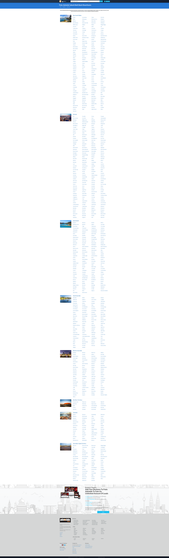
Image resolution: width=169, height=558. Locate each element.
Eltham (102, 186)
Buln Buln (74, 208)
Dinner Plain (84, 193)
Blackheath (93, 100)
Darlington (84, 383)
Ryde (74, 41)
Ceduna (83, 338)
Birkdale (83, 283)
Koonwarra (103, 167)
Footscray (93, 182)
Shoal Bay (93, 37)
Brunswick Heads (85, 94)
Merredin (74, 369)
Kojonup (102, 370)
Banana (83, 286)
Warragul (93, 123)
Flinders (102, 182)
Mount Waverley (85, 149)
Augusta (83, 394)
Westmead (102, 21)
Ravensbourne (103, 235)
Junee (74, 462)
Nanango (102, 242)
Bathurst (102, 103)
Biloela (92, 283)
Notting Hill (84, 143)
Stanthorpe (103, 229)
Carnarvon (102, 387)
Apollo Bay (75, 217)
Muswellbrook (84, 52)
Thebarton (84, 301)
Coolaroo (102, 197)
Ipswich (102, 259)
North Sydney (75, 46)
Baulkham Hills (93, 103)
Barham (92, 105)
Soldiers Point (75, 37)
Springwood (93, 35)
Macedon (74, 162)
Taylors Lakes (75, 129)
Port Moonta (75, 308)
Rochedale (75, 235)
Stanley (102, 418)
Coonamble (84, 85)
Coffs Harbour (103, 87)
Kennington (93, 171)
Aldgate (74, 347)
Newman (93, 363)
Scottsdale (93, 420)
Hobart (83, 431)
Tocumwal (93, 28)
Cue (101, 383)
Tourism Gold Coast (95, 522)
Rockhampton (103, 233)
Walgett (83, 24)
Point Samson (75, 361)
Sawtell (92, 39)
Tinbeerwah (93, 226)
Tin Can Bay (103, 226)
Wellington (103, 22)
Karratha (93, 372)
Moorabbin (93, 153)
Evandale (83, 432)
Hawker (83, 328)
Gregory (102, 376)
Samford (83, 233)
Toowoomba (75, 226)
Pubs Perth (102, 520)
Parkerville (102, 361)
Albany (74, 396)
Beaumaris (84, 213)
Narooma (93, 50)
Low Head (84, 427)
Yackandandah (103, 118)
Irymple (92, 173)
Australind (75, 394)
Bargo (102, 105)
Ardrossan (93, 345)
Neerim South (75, 147)
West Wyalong (75, 22)
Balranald (83, 107)
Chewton (93, 200)
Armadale (93, 394)
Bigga (74, 101)
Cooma (102, 85)
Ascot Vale (102, 215)
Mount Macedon (104, 149)
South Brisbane (94, 231)
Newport (93, 46)
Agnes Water (75, 292)
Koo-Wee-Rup (75, 169)
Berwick (83, 211)
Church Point (84, 473)
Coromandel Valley (76, 334)
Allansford (102, 217)
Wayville (102, 297)
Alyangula (84, 409)
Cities (60, 535)
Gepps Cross (75, 332)
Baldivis (102, 392)
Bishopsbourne (75, 440)
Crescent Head (94, 83)
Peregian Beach (94, 239)
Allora (83, 290)
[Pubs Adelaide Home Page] (104, 1)
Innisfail (74, 261)
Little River (84, 164)
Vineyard (74, 26)
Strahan (92, 418)
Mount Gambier (94, 316)
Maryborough (84, 158)
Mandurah (75, 370)
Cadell (74, 339)
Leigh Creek (103, 323)
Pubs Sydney (94, 520)
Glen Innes (75, 76)
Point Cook (93, 140)
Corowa (74, 85)
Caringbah (75, 90)
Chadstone (84, 202)
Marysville (75, 158)
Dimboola (93, 193)
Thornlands (84, 228)
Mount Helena (75, 367)
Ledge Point (84, 370)
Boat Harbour (93, 98)
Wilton (83, 21)
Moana (92, 317)
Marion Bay (84, 321)
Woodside (74, 297)
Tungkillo (102, 299)
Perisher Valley (84, 43)
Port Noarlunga (103, 306)
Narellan (102, 50)
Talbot (83, 129)
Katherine (102, 403)
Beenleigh (93, 285)
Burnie (74, 438)
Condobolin (75, 87)
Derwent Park (93, 434)
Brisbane (102, 279)
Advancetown (84, 292)
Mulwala (102, 52)
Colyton (83, 87)
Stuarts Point (84, 35)
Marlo (92, 158)
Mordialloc (75, 153)
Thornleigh (84, 30)
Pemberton (93, 361)
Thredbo (102, 28)
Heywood (84, 175)
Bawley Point (84, 103)
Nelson (102, 145)
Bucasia (74, 279)
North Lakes (75, 242)
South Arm (75, 420)
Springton (93, 303)
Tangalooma (93, 228)
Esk (101, 264)
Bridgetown (84, 391)
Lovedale (102, 59)
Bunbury (92, 389)
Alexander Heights (104, 394)
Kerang (83, 171)
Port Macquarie (103, 41)
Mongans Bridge (85, 154)
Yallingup (74, 352)
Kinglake (92, 169)
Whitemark (103, 414)
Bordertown (103, 339)
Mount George (75, 458)
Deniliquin (102, 469)
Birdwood (93, 341)
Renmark (102, 305)
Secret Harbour (103, 356)
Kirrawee (74, 65)
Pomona (102, 237)
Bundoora (102, 206)
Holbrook (74, 68)
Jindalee (83, 374)
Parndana (93, 312)
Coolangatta (84, 270)
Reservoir (102, 134)
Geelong (102, 180)
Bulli (101, 92)
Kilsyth (102, 169)
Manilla (74, 59)
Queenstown (75, 425)
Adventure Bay (103, 440)
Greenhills (74, 378)
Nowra (102, 44)
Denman (102, 81)
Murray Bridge (84, 316)
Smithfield (102, 303)
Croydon (92, 195)
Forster (92, 76)
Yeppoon (74, 222)
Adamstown (84, 480)
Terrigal (102, 30)
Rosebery (74, 423)
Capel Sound (93, 204)
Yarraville (83, 116)
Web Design (74, 550)
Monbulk (93, 154)
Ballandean (103, 286)
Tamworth (93, 33)
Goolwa (74, 330)
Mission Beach (93, 250)
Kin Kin (74, 257)
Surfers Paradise (85, 229)
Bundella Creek (84, 92)
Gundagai (102, 70)
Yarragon (102, 116)
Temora (102, 32)
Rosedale (83, 305)
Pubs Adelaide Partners (88, 547)
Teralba (83, 32)
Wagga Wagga (103, 24)
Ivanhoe (83, 173)
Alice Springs (93, 409)
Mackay (83, 253)
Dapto (74, 83)
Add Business (108, 1)
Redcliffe (83, 235)
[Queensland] (65, 224)
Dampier (92, 383)
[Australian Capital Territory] (65, 446)
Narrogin (74, 365)
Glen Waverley (84, 180)
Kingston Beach (94, 429)
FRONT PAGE (62, 550)
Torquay (92, 127)
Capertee (84, 90)
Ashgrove (84, 288)
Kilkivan (83, 257)
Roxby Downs (75, 305)
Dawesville (75, 383)
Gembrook (93, 180)
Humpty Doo (84, 405)
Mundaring (103, 365)
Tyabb (102, 125)
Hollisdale (102, 66)
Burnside (83, 339)
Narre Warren (84, 147)
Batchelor (74, 409)
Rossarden (84, 421)
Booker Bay (93, 96)
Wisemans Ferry (94, 19)
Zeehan (74, 414)
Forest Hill (84, 182)
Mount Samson (94, 246)
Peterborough (103, 140)
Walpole (102, 352)
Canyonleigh (93, 90)
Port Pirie (93, 306)
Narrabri (74, 50)
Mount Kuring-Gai (104, 456)
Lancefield (75, 165)
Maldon (92, 160)
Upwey (92, 125)
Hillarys (74, 376)
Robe (92, 305)
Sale (73, 134)
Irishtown (93, 374)
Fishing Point (75, 77)
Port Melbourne (94, 138)
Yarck (92, 118)
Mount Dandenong (85, 151)
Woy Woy (102, 17)
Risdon (83, 423)
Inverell (83, 66)
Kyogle (102, 460)
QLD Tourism (75, 522)
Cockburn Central (85, 387)
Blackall (74, 283)
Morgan (74, 317)
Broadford (84, 208)
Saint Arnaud (84, 134)
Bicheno (92, 440)
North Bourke (84, 46)
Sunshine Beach (94, 229)
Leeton (83, 63)
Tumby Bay (75, 301)
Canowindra (103, 90)
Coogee (92, 385)
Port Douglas (93, 237)
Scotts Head (75, 39)
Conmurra (74, 336)
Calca (102, 338)
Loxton (92, 323)
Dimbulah (74, 268)
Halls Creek (93, 376)
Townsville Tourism (94, 523)
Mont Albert (75, 154)
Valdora (92, 224)
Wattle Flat (75, 299)
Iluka (92, 66)
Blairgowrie (93, 210)
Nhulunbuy (75, 403)
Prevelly (74, 359)
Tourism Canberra (103, 521)
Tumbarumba (75, 28)
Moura (74, 246)
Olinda (92, 142)
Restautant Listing (94, 524)
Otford (74, 44)
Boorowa (83, 96)
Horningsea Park (85, 463)
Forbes (102, 76)
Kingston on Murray (76, 325)
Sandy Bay (102, 420)
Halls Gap (83, 178)
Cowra (102, 83)
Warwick (83, 224)
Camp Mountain (85, 275)
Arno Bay (83, 345)
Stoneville (102, 354)
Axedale (92, 215)
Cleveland (84, 272)
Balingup (92, 392)
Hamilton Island (75, 263)
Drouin (74, 191)
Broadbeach (93, 279)
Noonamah (93, 401)
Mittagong (93, 55)
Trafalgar (83, 127)
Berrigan (83, 101)
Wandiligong (75, 125)
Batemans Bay (75, 105)
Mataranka (84, 403)
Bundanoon (93, 92)
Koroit (92, 167)
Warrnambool (75, 123)
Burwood (93, 206)
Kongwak (83, 169)
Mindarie (93, 367)
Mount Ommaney (104, 246)
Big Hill (74, 211)
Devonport (84, 434)
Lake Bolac (93, 165)
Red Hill (74, 136)
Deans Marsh (103, 193)
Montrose (102, 153)
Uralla (92, 26)
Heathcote (102, 175)
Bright (75, 531)
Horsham (74, 175)
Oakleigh (74, 143)
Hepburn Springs (94, 175)
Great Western (103, 178)
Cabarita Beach (75, 92)
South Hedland (75, 356)
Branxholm (102, 438)
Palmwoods (103, 239)
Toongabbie (103, 447)
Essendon (93, 186)
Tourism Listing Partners (86, 520)
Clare (102, 336)
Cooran (74, 270)
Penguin (92, 425)
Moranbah (93, 248)
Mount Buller (93, 151)
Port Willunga (75, 306)
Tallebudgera (75, 229)
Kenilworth (103, 257)
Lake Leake (84, 429)
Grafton (92, 72)
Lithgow (74, 61)
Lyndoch (83, 323)
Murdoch (93, 365)
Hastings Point (94, 68)
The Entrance (93, 30)
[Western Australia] (65, 354)
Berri (101, 341)
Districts (61, 536)
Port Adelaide (93, 310)
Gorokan (83, 74)
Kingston (83, 325)
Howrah (74, 431)
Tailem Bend (103, 301)
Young (74, 17)
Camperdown (84, 206)
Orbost (83, 142)
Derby (102, 434)
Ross (92, 421)
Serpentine (93, 356)
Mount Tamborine (85, 246)
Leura (92, 61)
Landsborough (84, 255)
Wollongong (84, 19)
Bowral (74, 96)
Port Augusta (84, 310)
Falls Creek (75, 186)
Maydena (74, 427)
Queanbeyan (93, 41)
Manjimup (102, 369)
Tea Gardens (75, 33)
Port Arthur (84, 425)
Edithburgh (93, 332)
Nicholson (102, 143)
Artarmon (93, 107)
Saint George (93, 233)
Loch (74, 164)
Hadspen (102, 431)
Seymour (74, 132)
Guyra (83, 70)
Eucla (83, 380)
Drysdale (102, 189)
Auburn (74, 345)
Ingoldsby (84, 261)
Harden (102, 68)
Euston (92, 77)
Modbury (83, 317)
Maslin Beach (75, 321)
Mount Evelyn (75, 151)
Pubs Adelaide (94, 521)
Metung (92, 156)
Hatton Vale (103, 261)
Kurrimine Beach (94, 255)
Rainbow (92, 136)
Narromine (93, 48)
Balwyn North (103, 213)
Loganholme (75, 255)
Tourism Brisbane (76, 523)
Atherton (74, 288)
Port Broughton (75, 310)
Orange (83, 44)
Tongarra (83, 28)
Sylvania (102, 33)
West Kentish (84, 416)
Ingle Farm (102, 327)
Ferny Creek (84, 184)
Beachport (84, 343)
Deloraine (74, 436)
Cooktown (93, 270)
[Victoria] (65, 117)
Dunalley (102, 432)
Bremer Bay (93, 391)
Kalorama (74, 173)
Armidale (102, 107)
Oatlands (102, 425)
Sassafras (93, 132)
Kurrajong (102, 63)
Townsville (102, 224)
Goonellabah (93, 74)
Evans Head (84, 77)
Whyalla (92, 297)
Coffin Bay (93, 336)
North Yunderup (85, 363)
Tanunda (92, 301)
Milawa (83, 156)
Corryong (93, 197)
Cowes (83, 197)
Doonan (102, 266)
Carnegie (83, 204)
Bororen (92, 281)
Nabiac (74, 52)
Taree (83, 33)
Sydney (74, 35)
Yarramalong (84, 17)
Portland (74, 138)
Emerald (83, 266)
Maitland (83, 59)
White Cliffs (93, 21)
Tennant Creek (75, 401)
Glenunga (84, 330)
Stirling (83, 303)
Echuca (92, 79)
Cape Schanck (103, 204)
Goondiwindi (84, 263)
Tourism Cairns (103, 522)
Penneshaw (84, 312)
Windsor (74, 21)
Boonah (102, 281)
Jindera (102, 65)
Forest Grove (103, 378)
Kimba (102, 325)
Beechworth (75, 213)
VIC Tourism (84, 522)
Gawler (83, 332)
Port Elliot (102, 308)
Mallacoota (84, 160)
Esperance (93, 380)
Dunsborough (75, 381)
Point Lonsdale (84, 140)
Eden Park (93, 187)
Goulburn (102, 72)
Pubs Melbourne (75, 521)
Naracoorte (75, 316)
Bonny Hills (103, 96)
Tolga (83, 226)
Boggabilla (84, 98)
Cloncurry (74, 272)
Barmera (92, 343)
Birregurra (102, 210)
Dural (102, 79)
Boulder (102, 391)
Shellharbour (103, 37)
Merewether (93, 57)
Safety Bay (84, 358)
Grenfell (83, 72)
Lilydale (92, 164)
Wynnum (83, 222)
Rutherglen (93, 134)
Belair (74, 343)
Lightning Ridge (85, 61)
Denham (102, 381)
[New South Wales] (65, 18)
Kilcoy (92, 257)
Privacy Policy (74, 553)
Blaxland (74, 100)
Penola (74, 312)
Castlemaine (93, 202)
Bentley (83, 392)
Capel (74, 389)
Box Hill (74, 210)
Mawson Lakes (103, 319)
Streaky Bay (75, 303)
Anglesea (83, 217)
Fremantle (93, 378)
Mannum (102, 321)
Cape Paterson (75, 206)
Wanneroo (93, 352)
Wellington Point (76, 224)
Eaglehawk (75, 189)
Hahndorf (93, 328)
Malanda (74, 253)
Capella (92, 274)
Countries (61, 532)
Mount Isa (84, 248)
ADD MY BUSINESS (63, 548)
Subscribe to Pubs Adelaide (76, 546)
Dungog (74, 81)
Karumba (93, 259)
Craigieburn (75, 197)
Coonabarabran (94, 85)
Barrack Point (84, 105)
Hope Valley (75, 328)
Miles (102, 250)
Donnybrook (84, 381)
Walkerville (84, 125)
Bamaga (92, 286)
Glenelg (92, 330)
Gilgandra (84, 76)
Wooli (74, 19)
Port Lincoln (84, 308)
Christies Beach (75, 338)
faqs (75, 551)
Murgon (83, 244)
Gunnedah (93, 70)
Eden (83, 79)
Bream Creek (93, 438)
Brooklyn (93, 94)
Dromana (83, 191)
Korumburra (84, 167)
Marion (92, 321)
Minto (102, 55)
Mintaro (102, 317)
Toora (102, 127)
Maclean (92, 59)
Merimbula (84, 57)
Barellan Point (103, 285)
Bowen (83, 281)
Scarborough (75, 358)
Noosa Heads (93, 242)
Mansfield (102, 158)
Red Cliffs (84, 136)
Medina (92, 369)
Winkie (83, 297)
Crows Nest (103, 268)
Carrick (92, 436)
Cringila (83, 83)
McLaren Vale (93, 319)
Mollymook (93, 533)
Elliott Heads (93, 266)
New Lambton (75, 48)
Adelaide (83, 347)
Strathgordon (84, 418)
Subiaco (92, 354)
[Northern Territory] (65, 403)
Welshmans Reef (85, 121)
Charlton (74, 202)
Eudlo (92, 264)
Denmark (93, 381)
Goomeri (92, 263)
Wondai (92, 222)
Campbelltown (93, 338)
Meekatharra (84, 369)
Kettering (102, 429)
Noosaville (84, 242)
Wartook (102, 121)
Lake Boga (102, 165)
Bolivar (74, 341)
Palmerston (84, 401)
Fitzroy (74, 184)
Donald (102, 191)
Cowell (102, 332)
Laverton (102, 164)
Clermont (93, 272)
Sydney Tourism (75, 524)
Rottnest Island (94, 358)
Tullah (92, 416)
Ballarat (74, 215)
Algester (92, 290)
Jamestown (93, 327)
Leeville (74, 63)
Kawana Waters (85, 259)
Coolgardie (84, 385)
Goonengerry (75, 467)
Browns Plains (84, 279)
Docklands (75, 193)
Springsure (84, 231)
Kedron (74, 259)
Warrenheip (84, 123)
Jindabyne (74, 66)
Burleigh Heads (85, 277)
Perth (83, 361)
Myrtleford (75, 149)
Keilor (102, 171)
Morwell (102, 151)
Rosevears (102, 421)
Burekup (83, 389)
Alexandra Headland (104, 290)
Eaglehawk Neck (94, 432)
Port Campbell (75, 140)
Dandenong (84, 195)
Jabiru (74, 405)
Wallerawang (75, 24)
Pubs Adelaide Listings (101, 557)
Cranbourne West (104, 195)
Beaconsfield (93, 213)
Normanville (93, 314)
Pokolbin (74, 43)
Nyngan (92, 44)
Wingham (102, 19)
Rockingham (103, 358)
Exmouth (74, 380)
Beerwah (83, 285)
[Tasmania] (65, 416)
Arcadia (74, 109)
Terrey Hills (75, 32)
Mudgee (74, 54)
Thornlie (83, 354)
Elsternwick (75, 187)
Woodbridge (93, 414)
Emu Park (74, 266)
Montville (74, 250)
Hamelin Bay (84, 376)
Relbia (102, 423)
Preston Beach (84, 359)
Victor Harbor (93, 299)
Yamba (92, 17)
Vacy (83, 26)
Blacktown (84, 100)
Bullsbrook (102, 389)
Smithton (83, 420)
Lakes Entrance (85, 165)
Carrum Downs (103, 202)
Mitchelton (84, 250)
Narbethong (93, 147)
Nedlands (102, 363)
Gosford (74, 74)
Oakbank (74, 314)
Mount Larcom (75, 248)
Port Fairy (102, 138)
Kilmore (74, 171)
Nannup (83, 365)
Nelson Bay (84, 48)
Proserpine (84, 237)
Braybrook (102, 208)
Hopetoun (102, 374)
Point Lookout (75, 239)
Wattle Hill (93, 121)
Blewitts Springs (85, 341)
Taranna (102, 416)
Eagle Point (84, 189)
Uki (101, 26)
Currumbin (93, 268)
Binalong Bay (84, 440)
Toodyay (74, 354)
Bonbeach (84, 210)
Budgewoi (74, 94)
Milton (74, 57)
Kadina (83, 327)
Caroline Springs (76, 204)
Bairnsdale (84, 215)
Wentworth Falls (85, 22)
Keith (74, 327)
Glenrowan (75, 180)
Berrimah (102, 407)
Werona (74, 121)
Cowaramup (75, 385)
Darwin (74, 407)
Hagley (92, 431)
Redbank (93, 235)
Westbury (74, 416)
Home (60, 6)
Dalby (83, 268)
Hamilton (74, 70)
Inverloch (102, 173)
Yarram (92, 116)
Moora (83, 367)
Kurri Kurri (93, 63)
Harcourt (102, 176)
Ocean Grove (103, 142)
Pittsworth (84, 239)
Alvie (92, 217)
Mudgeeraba (103, 244)
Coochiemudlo (103, 270)
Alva (73, 290)
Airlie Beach (84, 533)
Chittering (93, 387)
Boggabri (74, 98)
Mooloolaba (103, 248)
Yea (73, 116)
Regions (61, 533)
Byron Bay (84, 530)
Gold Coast (102, 263)
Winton (102, 222)
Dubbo (83, 81)
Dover (74, 434)
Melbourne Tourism (85, 523)
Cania (74, 275)
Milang (74, 319)
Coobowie (93, 334)
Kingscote (93, 325)
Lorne (102, 162)
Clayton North (84, 200)
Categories (64, 6)
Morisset (74, 55)
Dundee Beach (103, 405)
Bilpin (102, 100)
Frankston (74, 182)
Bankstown (75, 107)
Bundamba (93, 277)
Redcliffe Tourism (103, 523)
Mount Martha (94, 149)
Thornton (74, 30)
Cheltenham (103, 200)
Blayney (102, 98)
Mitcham (102, 154)
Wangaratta (103, 123)
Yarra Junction (75, 118)
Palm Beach (103, 43)
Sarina (74, 233)
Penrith (92, 43)
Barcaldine (75, 286)
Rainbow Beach (75, 237)
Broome (74, 391)
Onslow (74, 363)
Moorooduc (84, 153)
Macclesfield (84, 162)
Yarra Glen (84, 118)
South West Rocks (104, 35)
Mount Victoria (84, 54)
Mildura (74, 156)
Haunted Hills (84, 176)
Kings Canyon (93, 403)
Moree (83, 55)
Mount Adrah (93, 54)
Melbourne (103, 156)
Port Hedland (93, 359)
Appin (83, 109)
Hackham (102, 328)
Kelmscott (84, 372)
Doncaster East (94, 191)
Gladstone (75, 264)
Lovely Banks (93, 162)
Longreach (93, 253)
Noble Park (93, 143)
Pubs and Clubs (85, 521)
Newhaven (93, 145)
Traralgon (74, 127)
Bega (74, 103)
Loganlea (102, 253)
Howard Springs (94, 405)
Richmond (93, 423)
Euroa (83, 186)
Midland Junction (104, 367)
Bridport (83, 438)
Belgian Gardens (76, 285)
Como (102, 385)
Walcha (92, 24)
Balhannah (102, 343)
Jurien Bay (75, 374)
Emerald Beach (103, 77)
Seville (83, 132)
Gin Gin (83, 264)
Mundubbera (93, 244)
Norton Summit (84, 314)
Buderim (102, 277)
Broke (102, 94)
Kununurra (93, 370)
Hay (83, 68)
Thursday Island (75, 228)
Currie (83, 436)
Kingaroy (102, 255)
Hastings (93, 176)
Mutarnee (74, 244)
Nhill (74, 145)
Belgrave (102, 211)
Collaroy (92, 87)
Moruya (102, 54)
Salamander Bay (103, 39)
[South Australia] (65, 299)
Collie (74, 387)
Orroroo (102, 312)
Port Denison (103, 359)
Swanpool (102, 129)
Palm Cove (102, 533)
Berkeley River (75, 392)
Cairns (102, 275)
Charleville (75, 274)
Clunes (74, 200)
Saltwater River (75, 421)
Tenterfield (93, 32)
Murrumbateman (94, 52)
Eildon (83, 187)
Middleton (84, 319)
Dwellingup (103, 380)
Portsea (102, 136)
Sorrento (83, 356)
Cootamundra (103, 471)
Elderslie (74, 79)
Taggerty (93, 129)
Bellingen (93, 101)
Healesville (75, 176)
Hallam (92, 178)
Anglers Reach (93, 109)
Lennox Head (103, 61)
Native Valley (103, 314)
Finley (83, 467)
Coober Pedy (103, 334)
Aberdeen (74, 111)
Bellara (102, 283)
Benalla (92, 211)
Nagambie (102, 147)
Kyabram (74, 167)
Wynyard (83, 414)
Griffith (74, 72)
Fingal (74, 432)
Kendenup (75, 372)
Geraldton (84, 378)
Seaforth (102, 231)
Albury (102, 109)
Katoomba (93, 65)
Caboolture (75, 277)
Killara (83, 65)
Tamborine (102, 228)
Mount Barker (103, 316)
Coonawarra (84, 334)
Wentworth (93, 22)
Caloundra (93, 275)
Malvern (74, 160)
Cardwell (83, 274)
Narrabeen (84, 50)
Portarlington (84, 138)
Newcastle (102, 46)
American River (103, 345)
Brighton (93, 208)
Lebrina (102, 427)
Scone (83, 39)
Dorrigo (92, 81)
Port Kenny (93, 308)
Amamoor (102, 288)
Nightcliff (102, 401)
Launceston (75, 429)
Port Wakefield (84, 306)
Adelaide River (103, 409)
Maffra (102, 160)
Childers (102, 272)
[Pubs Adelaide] (64, 1)
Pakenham (75, 142)
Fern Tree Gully (103, 184)
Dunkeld (92, 189)
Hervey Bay (93, 261)
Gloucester (103, 74)
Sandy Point (103, 132)
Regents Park (84, 41)
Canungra (102, 274)
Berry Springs (93, 407)
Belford (102, 101)
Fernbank (93, 184)
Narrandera (103, 48)
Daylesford (75, 195)
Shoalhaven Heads (85, 37)
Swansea (74, 418)
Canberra (83, 407)
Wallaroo (83, 299)
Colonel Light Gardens (86, 336)
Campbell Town (103, 436)
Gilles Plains (103, 330)
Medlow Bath (103, 57)
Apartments (68, 6)
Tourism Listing (75, 520)
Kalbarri (102, 372)
